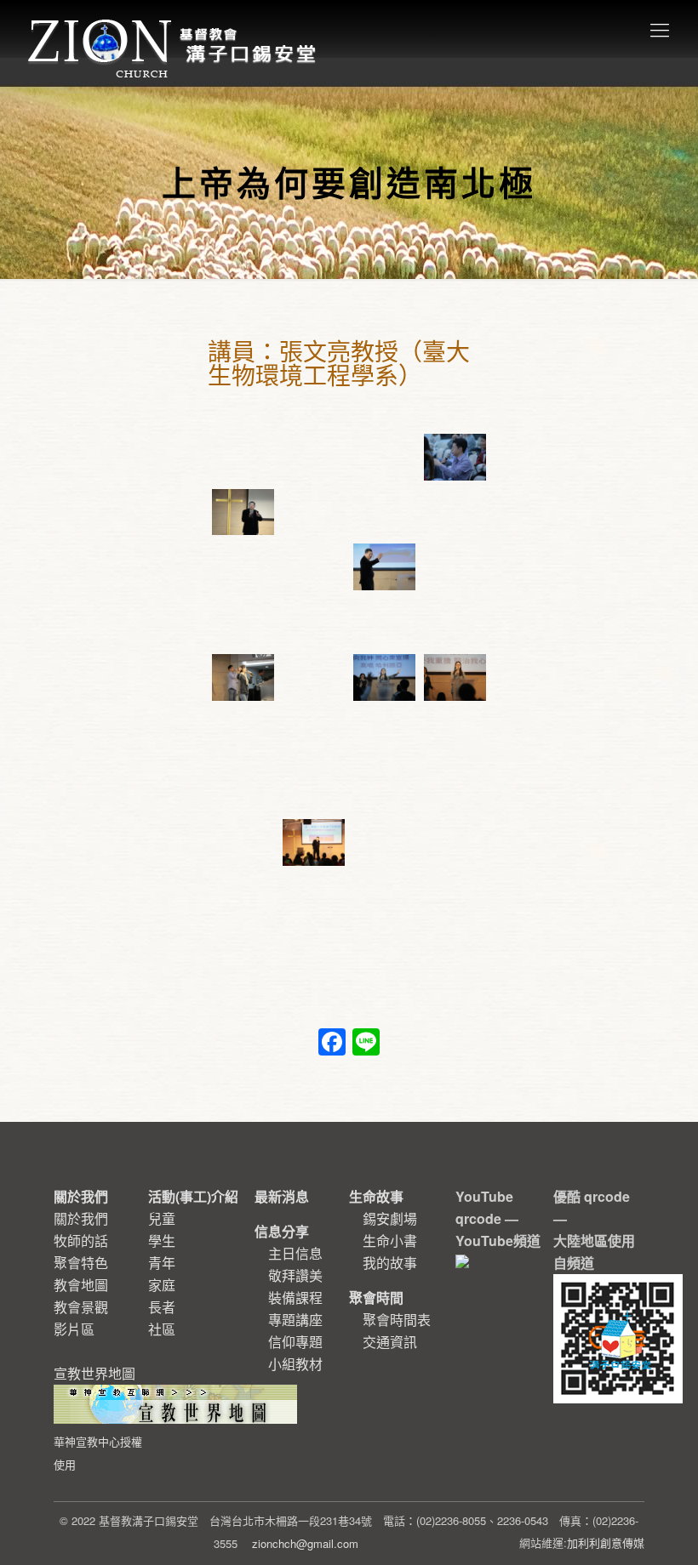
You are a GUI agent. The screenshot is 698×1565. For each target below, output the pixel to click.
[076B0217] (384, 732)
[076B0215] (455, 732)
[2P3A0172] (314, 677)
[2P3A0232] (314, 566)
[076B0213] (314, 787)
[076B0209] (243, 842)
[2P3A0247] (384, 512)
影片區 (74, 1329)
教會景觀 (81, 1307)
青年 (161, 1262)
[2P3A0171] (384, 677)
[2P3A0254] (243, 457)
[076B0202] (314, 897)
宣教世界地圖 (98, 1417)
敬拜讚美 (295, 1275)
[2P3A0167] (455, 677)
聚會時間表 (397, 1319)
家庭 (161, 1285)
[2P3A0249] (243, 512)
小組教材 (295, 1364)
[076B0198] (455, 897)
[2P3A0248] (314, 512)
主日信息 (295, 1253)
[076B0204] (243, 897)
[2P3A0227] (243, 622)
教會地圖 (81, 1285)
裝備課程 (295, 1297)
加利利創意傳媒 (605, 1542)
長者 (161, 1307)
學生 (161, 1240)
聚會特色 (81, 1262)
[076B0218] (314, 732)
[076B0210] (455, 787)
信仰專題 (295, 1342)
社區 (161, 1329)
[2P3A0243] (455, 512)
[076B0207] (384, 842)
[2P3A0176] (243, 677)
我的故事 (390, 1262)
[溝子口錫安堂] (174, 29)
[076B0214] (243, 787)
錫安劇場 (390, 1218)
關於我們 (81, 1218)
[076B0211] (384, 787)
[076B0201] (384, 897)
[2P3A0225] (455, 566)
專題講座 (295, 1319)
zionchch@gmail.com (305, 1543)
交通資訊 (390, 1342)
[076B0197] (243, 952)
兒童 (161, 1218)
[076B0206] (455, 842)
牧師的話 (81, 1240)
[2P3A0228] (384, 566)
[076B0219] (243, 732)
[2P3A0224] (314, 622)
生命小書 (390, 1240)
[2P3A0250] (455, 457)
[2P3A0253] (314, 457)
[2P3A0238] (243, 566)
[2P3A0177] (455, 622)
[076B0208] (314, 842)
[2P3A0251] (384, 457)
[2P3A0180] (384, 622)
